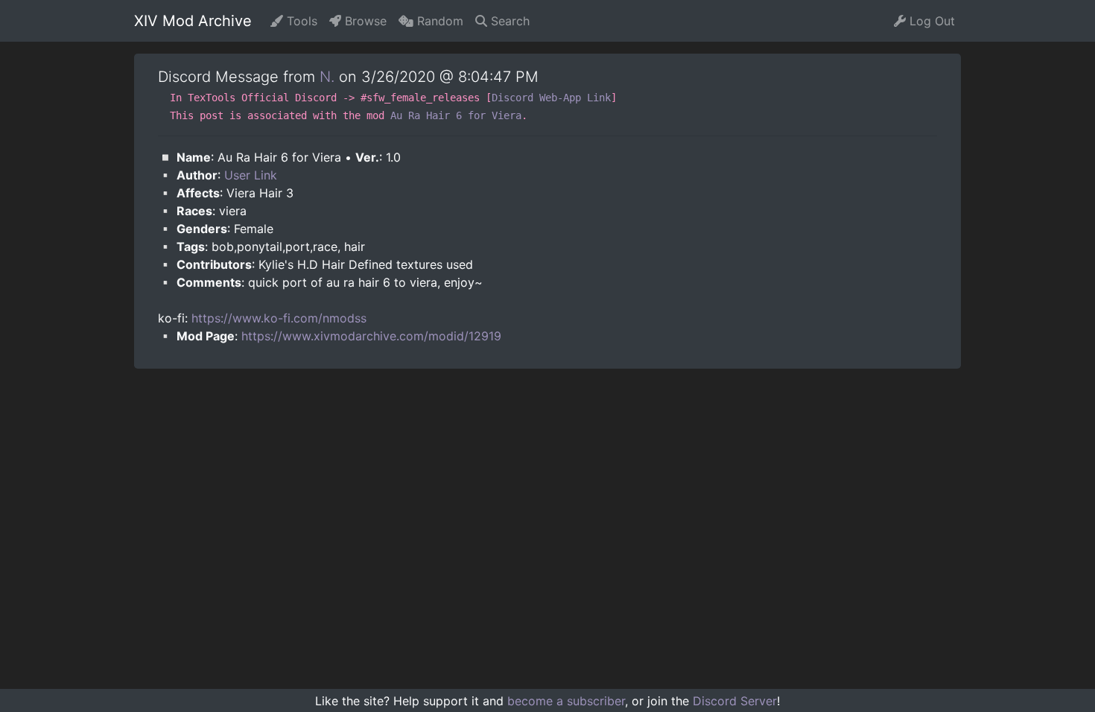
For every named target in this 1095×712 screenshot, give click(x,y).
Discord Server (735, 700)
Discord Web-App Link (551, 98)
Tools (300, 20)
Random (438, 20)
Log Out (930, 20)
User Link (250, 175)
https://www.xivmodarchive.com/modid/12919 (371, 335)
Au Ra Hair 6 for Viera (455, 115)
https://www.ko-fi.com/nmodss (278, 318)
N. (327, 77)
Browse (364, 20)
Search (508, 20)
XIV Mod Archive (193, 21)
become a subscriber (566, 700)
